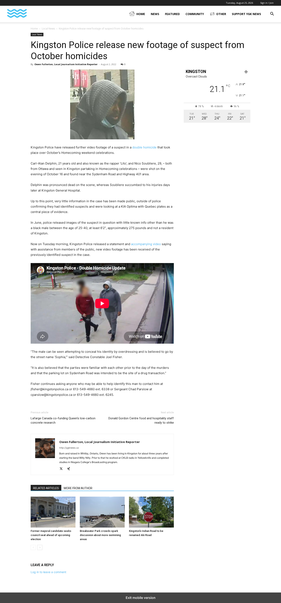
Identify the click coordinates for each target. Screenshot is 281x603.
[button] (272, 14)
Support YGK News (246, 14)
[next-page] (39, 547)
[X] (62, 469)
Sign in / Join (267, 2)
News (155, 14)
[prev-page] (33, 547)
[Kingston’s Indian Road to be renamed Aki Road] (151, 512)
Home (140, 14)
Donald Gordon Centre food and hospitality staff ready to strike (141, 420)
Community (195, 14)
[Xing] (70, 469)
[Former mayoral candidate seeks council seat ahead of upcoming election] (53, 512)
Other (221, 14)
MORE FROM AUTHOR (78, 488)
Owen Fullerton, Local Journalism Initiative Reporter (66, 64)
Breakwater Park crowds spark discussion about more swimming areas (100, 535)
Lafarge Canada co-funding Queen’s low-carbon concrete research (63, 420)
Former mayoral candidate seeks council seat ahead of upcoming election (51, 535)
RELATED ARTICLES (46, 488)
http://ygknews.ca (69, 447)
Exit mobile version (141, 598)
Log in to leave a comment (48, 572)
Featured (172, 14)
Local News (48, 28)
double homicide (144, 147)
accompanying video (146, 244)
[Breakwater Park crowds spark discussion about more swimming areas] (102, 512)
